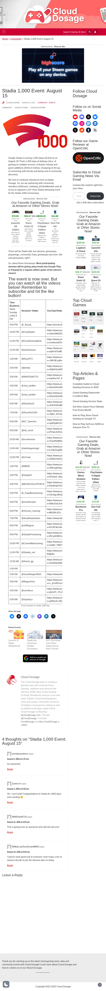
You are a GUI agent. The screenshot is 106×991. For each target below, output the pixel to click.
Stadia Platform (38, 108)
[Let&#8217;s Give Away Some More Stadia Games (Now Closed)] (54, 634)
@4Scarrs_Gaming (28, 186)
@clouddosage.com (30, 715)
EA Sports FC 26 (83, 318)
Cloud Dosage (13, 103)
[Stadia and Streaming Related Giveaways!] (35, 634)
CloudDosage (28, 722)
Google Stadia (21, 108)
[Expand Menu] (4, 32)
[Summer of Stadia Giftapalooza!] (16, 634)
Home (5, 39)
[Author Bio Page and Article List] (11, 680)
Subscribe (95, 196)
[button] (6, 984)
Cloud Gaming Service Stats (87, 401)
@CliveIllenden (47, 186)
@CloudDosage (29, 718)
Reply (10, 769)
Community (16, 39)
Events (52, 103)
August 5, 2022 (28, 103)
